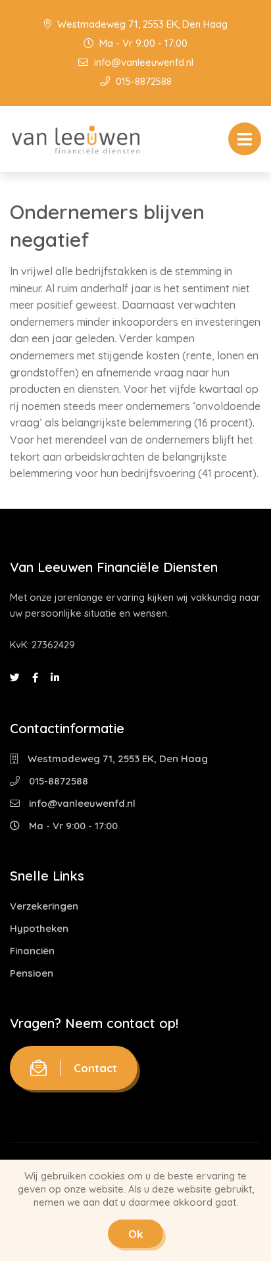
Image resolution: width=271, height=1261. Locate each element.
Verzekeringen (44, 906)
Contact (95, 1068)
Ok (135, 1234)
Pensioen (31, 973)
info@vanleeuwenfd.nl (142, 62)
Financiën (32, 950)
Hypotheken (39, 928)
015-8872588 (142, 81)
